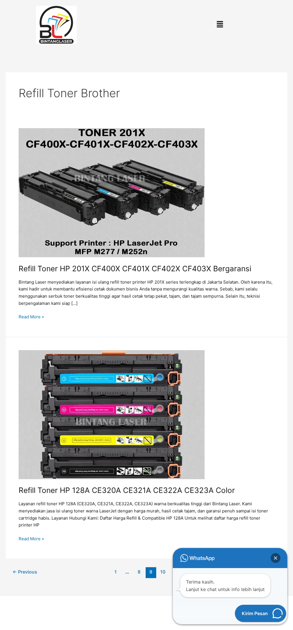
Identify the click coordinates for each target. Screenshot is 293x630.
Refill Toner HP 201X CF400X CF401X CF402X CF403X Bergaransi (135, 268)
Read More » (31, 316)
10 (162, 572)
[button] (219, 25)
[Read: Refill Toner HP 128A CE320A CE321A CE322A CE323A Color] (112, 414)
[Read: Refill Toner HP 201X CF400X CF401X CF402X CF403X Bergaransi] (112, 192)
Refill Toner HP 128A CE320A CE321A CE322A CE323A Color (127, 490)
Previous (25, 572)
